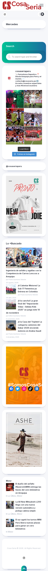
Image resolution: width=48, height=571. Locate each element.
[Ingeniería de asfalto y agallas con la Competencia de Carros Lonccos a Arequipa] (24, 258)
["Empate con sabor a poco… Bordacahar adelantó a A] (15, 117)
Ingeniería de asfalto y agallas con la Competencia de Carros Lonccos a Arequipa (23, 273)
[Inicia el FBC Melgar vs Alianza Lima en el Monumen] (33, 136)
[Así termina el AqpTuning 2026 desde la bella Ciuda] (15, 99)
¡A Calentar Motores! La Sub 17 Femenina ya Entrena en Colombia (29, 288)
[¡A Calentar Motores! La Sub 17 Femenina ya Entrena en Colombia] (11, 289)
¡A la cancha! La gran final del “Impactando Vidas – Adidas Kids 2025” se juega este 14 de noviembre (23, 307)
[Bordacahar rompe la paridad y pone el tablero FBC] (15, 136)
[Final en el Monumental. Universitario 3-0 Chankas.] (33, 99)
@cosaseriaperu (14, 166)
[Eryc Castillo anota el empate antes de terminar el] (33, 117)
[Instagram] (5, 14)
